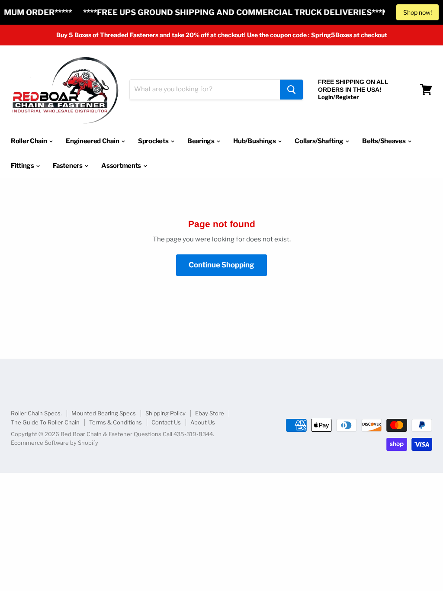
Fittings (23, 166)
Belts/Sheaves (384, 141)
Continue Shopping (221, 264)
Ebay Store (209, 413)
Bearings (201, 141)
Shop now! (417, 12)
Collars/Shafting (319, 141)
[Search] (291, 90)
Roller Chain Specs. (36, 413)
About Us (202, 422)
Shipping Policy (165, 413)
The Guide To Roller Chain (45, 422)
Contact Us (166, 422)
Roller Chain (29, 141)
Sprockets (154, 141)
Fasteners (68, 166)
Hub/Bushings (255, 141)
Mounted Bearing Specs (103, 413)
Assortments (121, 166)
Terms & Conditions (115, 422)
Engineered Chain (93, 141)
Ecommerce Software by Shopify (54, 442)
